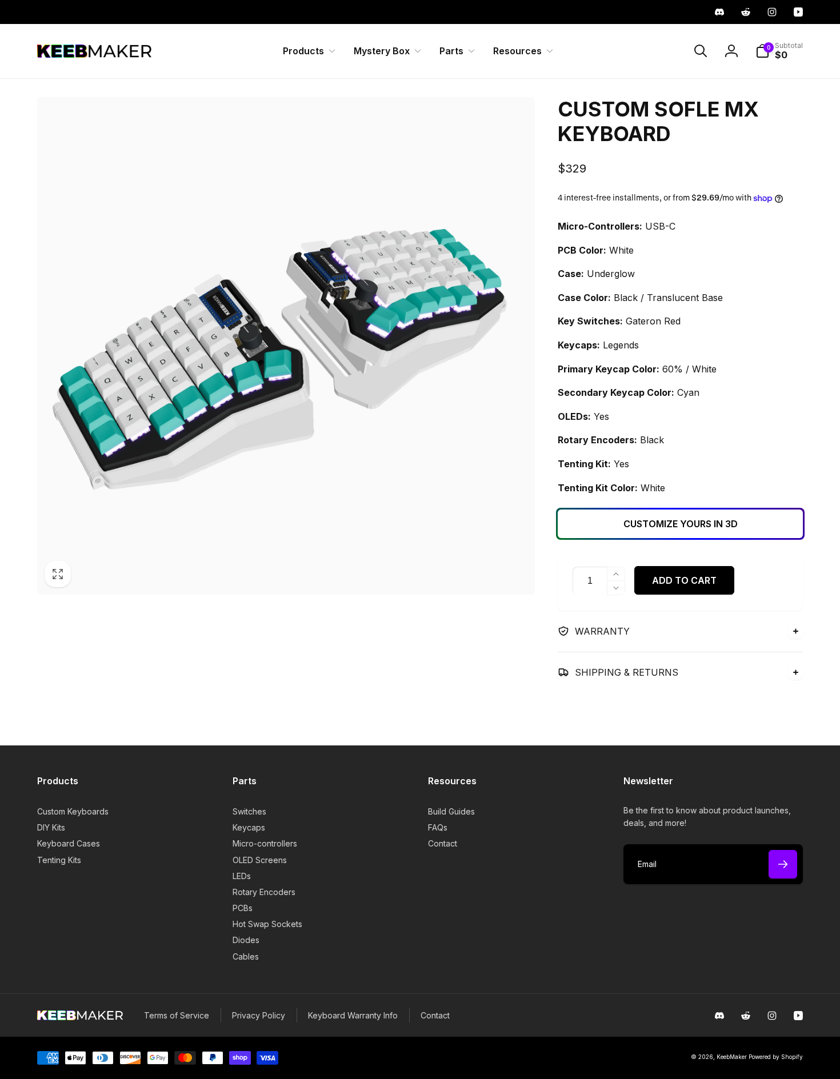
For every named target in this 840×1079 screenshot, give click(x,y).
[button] (306, 51)
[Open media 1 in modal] (286, 346)
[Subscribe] (783, 864)
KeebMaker (732, 1056)
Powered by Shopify (776, 1056)
